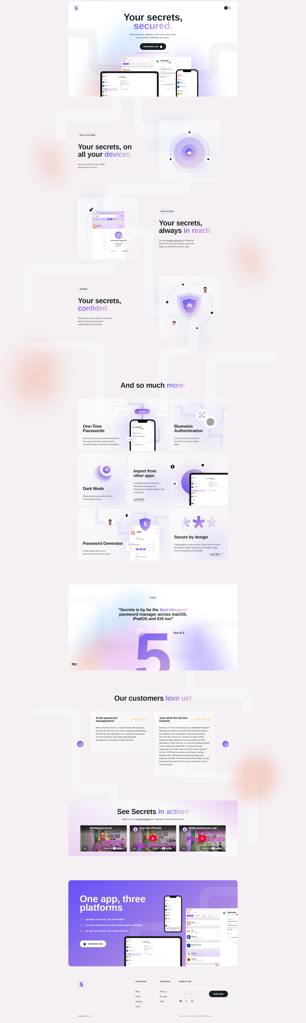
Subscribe (218, 994)
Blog (137, 992)
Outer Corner (89, 1016)
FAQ (162, 1002)
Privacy (163, 992)
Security (163, 996)
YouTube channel (143, 819)
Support (138, 1002)
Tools (137, 1007)
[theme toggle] (228, 8)
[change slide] (80, 744)
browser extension (174, 241)
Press (137, 996)
